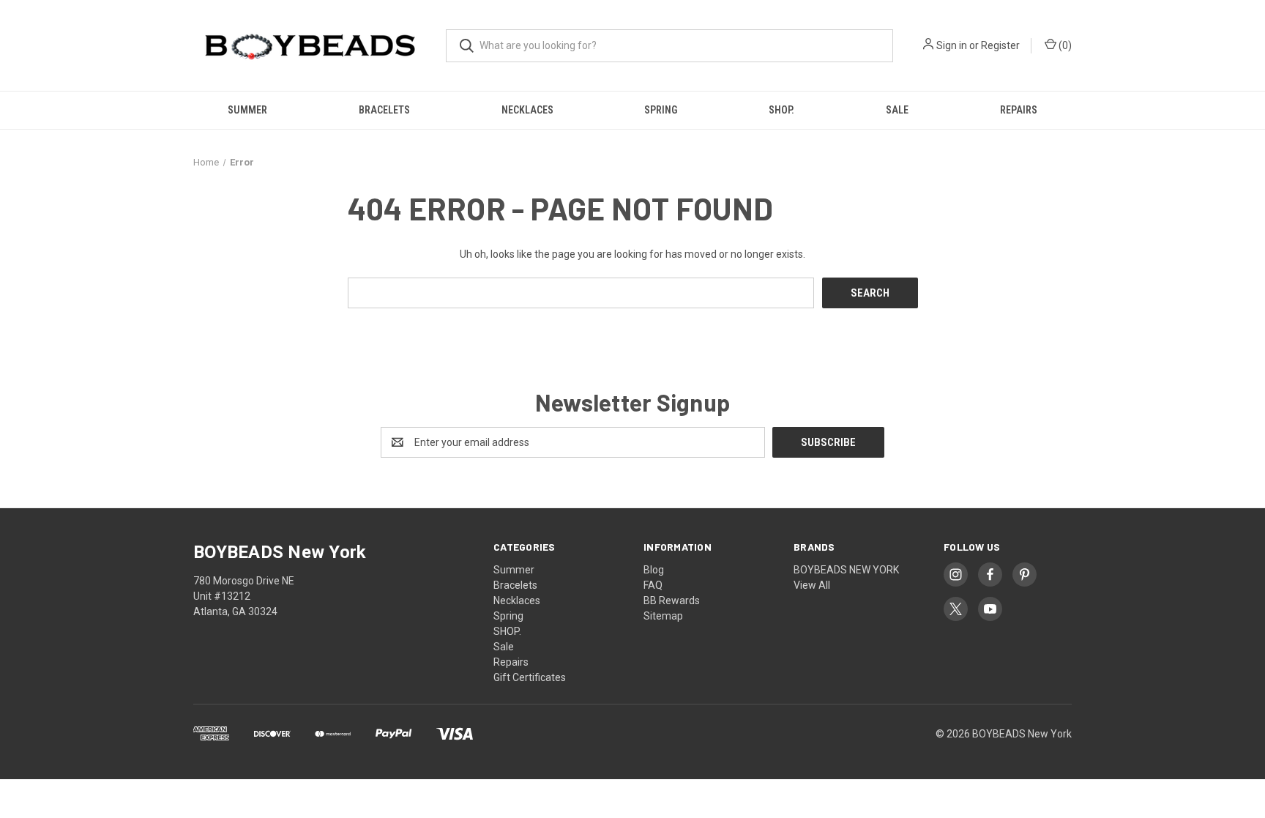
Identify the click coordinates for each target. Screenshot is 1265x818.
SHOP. (781, 110)
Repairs (1018, 110)
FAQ (653, 585)
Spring (660, 110)
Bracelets (384, 110)
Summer (247, 110)
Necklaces (527, 110)
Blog (653, 570)
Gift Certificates (529, 677)
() (1064, 45)
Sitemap (663, 616)
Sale (897, 110)
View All (812, 585)
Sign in (951, 45)
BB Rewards (671, 600)
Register (1000, 45)
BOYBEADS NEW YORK (846, 570)
